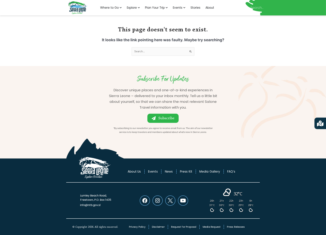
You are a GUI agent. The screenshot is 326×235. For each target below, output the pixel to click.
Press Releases (236, 227)
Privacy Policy (137, 227)
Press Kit (186, 172)
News (169, 172)
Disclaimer (158, 227)
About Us (134, 172)
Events (153, 172)
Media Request (212, 227)
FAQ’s (231, 172)
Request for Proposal (183, 227)
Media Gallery (209, 172)
